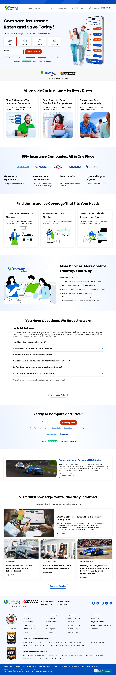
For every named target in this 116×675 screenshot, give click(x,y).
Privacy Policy (30, 57)
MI (82, 642)
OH (32, 645)
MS (91, 642)
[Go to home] (11, 8)
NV (27, 645)
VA (60, 645)
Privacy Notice (20, 666)
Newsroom (49, 632)
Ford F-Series (60, 655)
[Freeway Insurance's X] (97, 603)
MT (94, 642)
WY (75, 645)
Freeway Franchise (52, 622)
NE (103, 642)
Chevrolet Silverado (29, 655)
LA (71, 642)
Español (103, 2)
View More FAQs (58, 395)
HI (54, 642)
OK (35, 645)
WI (68, 645)
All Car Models (59, 658)
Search (110, 2)
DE (46, 642)
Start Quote (33, 51)
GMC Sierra (69, 655)
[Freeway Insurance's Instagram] (106, 603)
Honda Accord (78, 655)
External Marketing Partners (69, 666)
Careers (48, 625)
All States (80, 645)
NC (97, 642)
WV (71, 645)
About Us (49, 8)
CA (34, 642)
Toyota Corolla (48, 658)
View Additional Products (41, 34)
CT (41, 642)
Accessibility (95, 629)
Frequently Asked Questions (101, 625)
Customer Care (62, 8)
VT (62, 645)
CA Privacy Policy (44, 666)
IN (63, 642)
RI (43, 645)
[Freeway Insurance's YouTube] (102, 603)
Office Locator (94, 8)
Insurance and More (34, 8)
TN (52, 645)
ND (100, 642)
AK (23, 642)
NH (106, 642)
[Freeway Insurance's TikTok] (110, 603)
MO (88, 642)
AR (29, 642)
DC (44, 642)
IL (61, 642)
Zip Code (6, 50)
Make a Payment (93, 2)
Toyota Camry (37, 658)
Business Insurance (63, 513)
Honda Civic (89, 655)
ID (59, 642)
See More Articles (58, 586)
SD (49, 645)
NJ (108, 642)
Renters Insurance (29, 629)
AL (26, 642)
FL (49, 642)
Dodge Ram (41, 655)
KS (65, 642)
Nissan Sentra (27, 658)
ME (80, 642)
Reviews (71, 622)
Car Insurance (10, 562)
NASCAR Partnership (86, 562)
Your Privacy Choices (88, 666)
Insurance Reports (74, 629)
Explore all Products (29, 632)
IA (56, 642)
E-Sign (55, 666)
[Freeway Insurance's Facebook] (93, 603)
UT (57, 645)
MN (85, 642)
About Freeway (51, 618)
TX (54, 645)
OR (38, 645)
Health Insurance (29, 622)
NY (29, 645)
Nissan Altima (98, 655)
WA (66, 645)
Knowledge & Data (78, 8)
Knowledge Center (75, 625)
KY (68, 642)
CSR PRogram (50, 629)
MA (74, 642)
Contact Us (95, 618)
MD (77, 642)
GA (52, 642)
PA (41, 645)
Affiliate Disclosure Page (44, 672)
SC (46, 645)
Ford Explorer (50, 655)
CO (38, 642)
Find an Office (73, 632)
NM (24, 645)
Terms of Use (42, 57)
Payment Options (97, 622)
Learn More (66, 476)
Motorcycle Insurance (30, 625)
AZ (31, 642)
